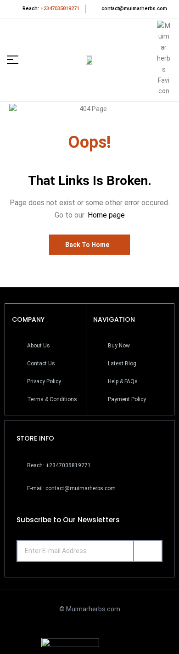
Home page (106, 215)
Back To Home (87, 244)
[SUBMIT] (147, 551)
